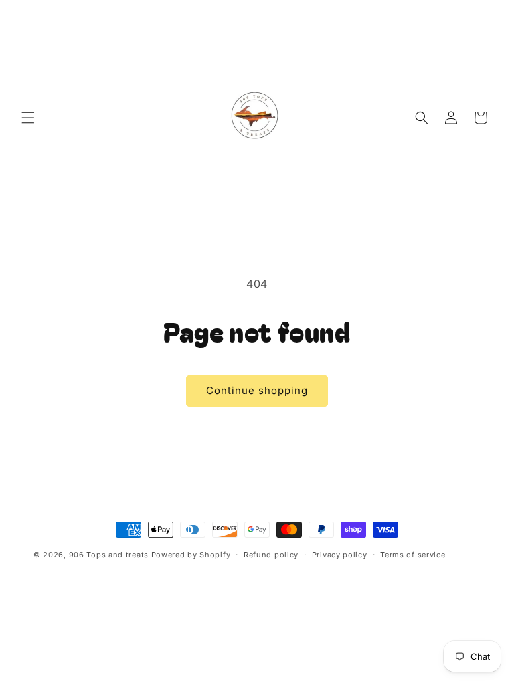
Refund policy (271, 554)
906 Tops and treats (109, 554)
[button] (28, 117)
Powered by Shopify (191, 554)
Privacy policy (339, 554)
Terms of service (412, 554)
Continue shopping (257, 390)
